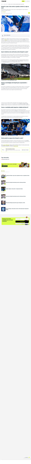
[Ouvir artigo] (2, 35)
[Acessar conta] (27, 1)
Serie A (6, 39)
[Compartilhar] (29, 13)
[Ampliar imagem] (15, 24)
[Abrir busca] (26, 1)
